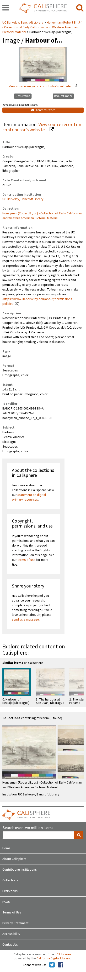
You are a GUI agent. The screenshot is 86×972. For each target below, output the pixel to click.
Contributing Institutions (19, 869)
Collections (10, 880)
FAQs (6, 901)
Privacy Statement (15, 923)
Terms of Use (11, 912)
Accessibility (11, 934)
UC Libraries (63, 954)
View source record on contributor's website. (41, 127)
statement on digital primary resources (29, 497)
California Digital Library (53, 958)
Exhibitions (10, 891)
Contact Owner (45, 110)
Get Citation (23, 96)
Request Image (63, 96)
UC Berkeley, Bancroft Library (23, 22)
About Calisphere (14, 859)
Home (6, 848)
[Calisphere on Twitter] (52, 965)
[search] (80, 8)
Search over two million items (27, 828)
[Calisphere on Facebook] (60, 965)
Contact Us (10, 944)
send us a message (25, 619)
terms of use (26, 560)
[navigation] (5, 8)
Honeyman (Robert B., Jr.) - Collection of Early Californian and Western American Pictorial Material (42, 27)
